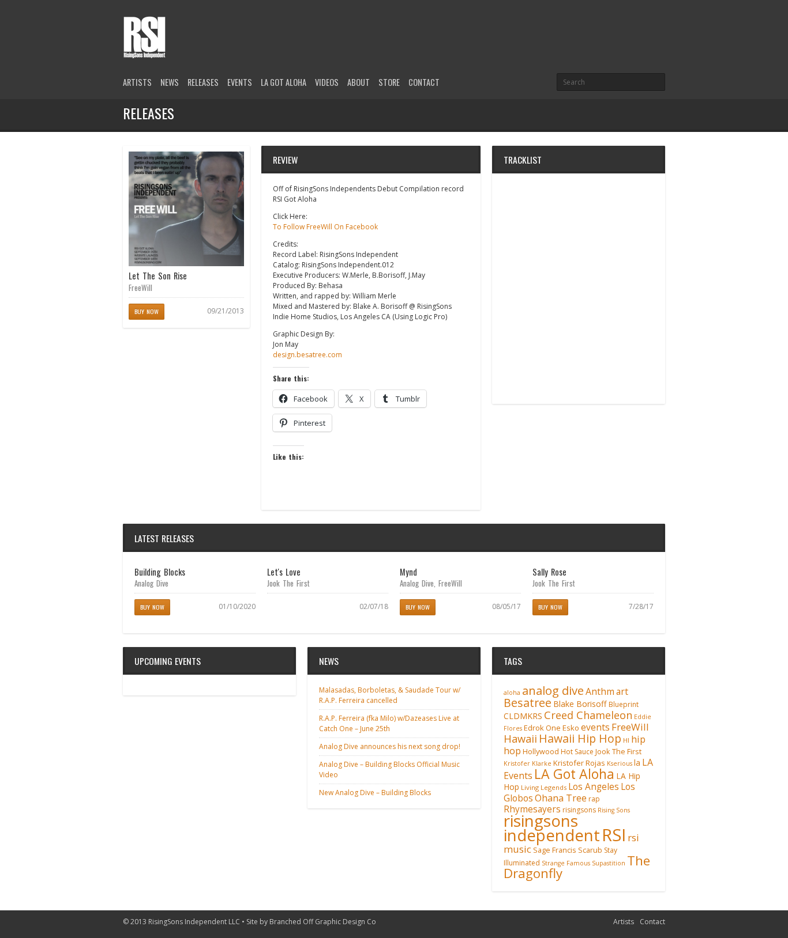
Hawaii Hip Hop (580, 738)
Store (389, 82)
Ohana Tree (561, 798)
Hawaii (520, 738)
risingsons (579, 810)
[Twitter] (619, 24)
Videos (327, 82)
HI (626, 740)
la (637, 762)
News (169, 82)
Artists (137, 82)
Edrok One (542, 728)
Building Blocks (159, 572)
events (595, 727)
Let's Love (284, 572)
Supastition (608, 863)
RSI (614, 834)
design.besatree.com (307, 355)
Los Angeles (593, 787)
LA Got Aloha (283, 82)
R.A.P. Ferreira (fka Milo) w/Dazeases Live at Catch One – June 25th (389, 723)
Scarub (590, 850)
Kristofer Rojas (579, 763)
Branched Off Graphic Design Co (322, 921)
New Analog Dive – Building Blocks (375, 792)
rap (594, 799)
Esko (570, 728)
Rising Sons (614, 810)
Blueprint (624, 704)
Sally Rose (549, 572)
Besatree (527, 702)
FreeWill (140, 287)
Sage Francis (554, 850)
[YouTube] (658, 24)
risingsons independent (552, 828)
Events (239, 82)
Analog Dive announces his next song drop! (389, 746)
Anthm (600, 691)
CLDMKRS (523, 715)
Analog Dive (151, 583)
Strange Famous (566, 863)
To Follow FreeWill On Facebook (325, 227)
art (622, 691)
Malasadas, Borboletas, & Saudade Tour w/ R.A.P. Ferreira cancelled (389, 695)
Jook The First (288, 583)
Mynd (408, 572)
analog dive (553, 690)
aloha (512, 693)
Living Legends (543, 787)
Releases (203, 82)
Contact (424, 82)
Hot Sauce (577, 752)
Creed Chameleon (588, 715)
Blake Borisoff (580, 703)
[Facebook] (639, 24)
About (358, 82)
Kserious (619, 763)
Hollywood (541, 752)
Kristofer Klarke (527, 763)
